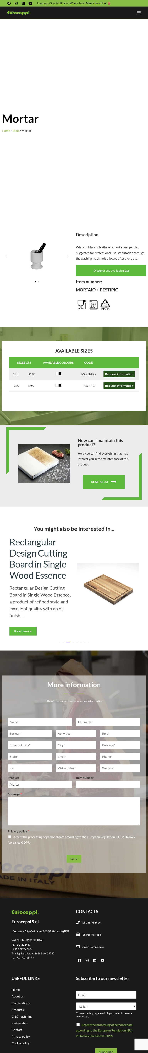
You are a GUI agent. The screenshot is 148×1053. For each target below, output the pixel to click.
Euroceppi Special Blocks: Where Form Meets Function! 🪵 (74, 3)
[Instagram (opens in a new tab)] (16, 3)
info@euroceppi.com (93, 946)
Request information (119, 374)
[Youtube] (102, 960)
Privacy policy (18, 831)
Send (74, 858)
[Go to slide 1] (35, 281)
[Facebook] (79, 960)
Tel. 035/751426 (91, 922)
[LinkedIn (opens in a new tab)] (23, 3)
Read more (23, 631)
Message (15, 794)
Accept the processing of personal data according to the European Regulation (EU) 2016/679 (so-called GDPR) (104, 1030)
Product (13, 777)
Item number (85, 777)
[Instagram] (87, 960)
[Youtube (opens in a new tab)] (30, 3)
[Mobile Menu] (139, 12)
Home (6, 130)
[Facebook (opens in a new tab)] (10, 3)
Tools (15, 130)
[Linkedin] (94, 960)
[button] (6, 256)
